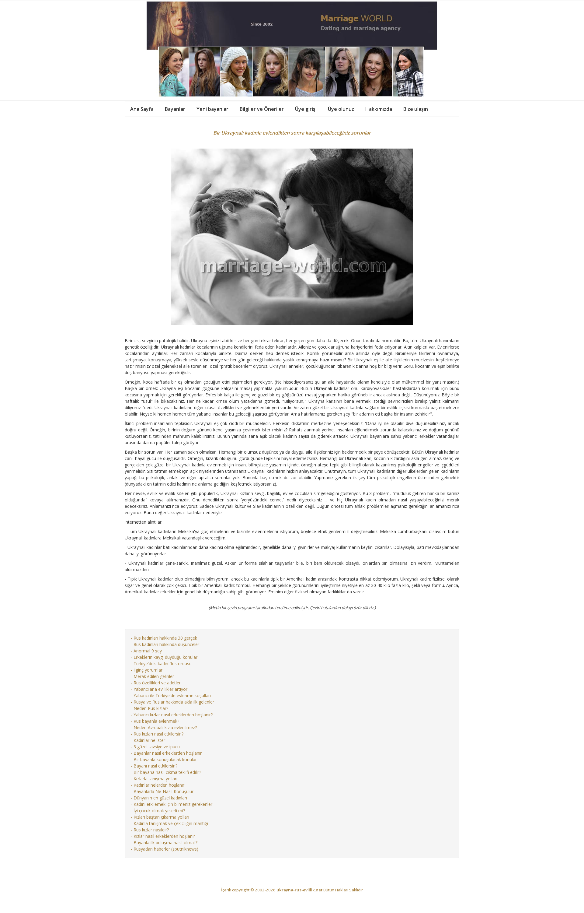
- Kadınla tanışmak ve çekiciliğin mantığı (169, 823)
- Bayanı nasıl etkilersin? (154, 766)
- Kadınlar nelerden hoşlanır (157, 785)
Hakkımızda (378, 109)
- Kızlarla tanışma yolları (154, 778)
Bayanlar (175, 109)
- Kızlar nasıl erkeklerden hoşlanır (163, 836)
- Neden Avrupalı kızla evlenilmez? (164, 727)
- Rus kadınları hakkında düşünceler (165, 644)
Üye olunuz (341, 109)
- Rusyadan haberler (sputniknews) (164, 849)
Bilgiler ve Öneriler (262, 109)
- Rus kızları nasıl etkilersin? (157, 734)
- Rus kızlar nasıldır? (150, 830)
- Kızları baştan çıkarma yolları (160, 817)
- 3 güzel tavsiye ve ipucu (155, 747)
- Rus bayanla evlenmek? (155, 721)
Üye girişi (306, 109)
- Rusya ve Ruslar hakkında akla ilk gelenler (172, 702)
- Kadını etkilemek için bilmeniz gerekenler (171, 804)
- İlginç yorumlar (146, 670)
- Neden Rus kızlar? (149, 708)
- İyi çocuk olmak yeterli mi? (158, 810)
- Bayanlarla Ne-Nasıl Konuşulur (162, 791)
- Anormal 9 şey (146, 651)
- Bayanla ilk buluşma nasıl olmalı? (164, 842)
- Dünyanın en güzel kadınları (159, 798)
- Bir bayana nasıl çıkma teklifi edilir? (166, 772)
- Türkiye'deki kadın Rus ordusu (161, 663)
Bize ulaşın (415, 109)
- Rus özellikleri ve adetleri (156, 683)
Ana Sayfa (142, 109)
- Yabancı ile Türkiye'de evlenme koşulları (171, 695)
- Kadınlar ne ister (148, 740)
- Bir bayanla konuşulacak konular (164, 759)
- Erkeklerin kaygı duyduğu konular (164, 657)
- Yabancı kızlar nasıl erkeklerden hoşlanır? (172, 715)
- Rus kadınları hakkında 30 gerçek (164, 638)
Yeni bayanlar (212, 109)
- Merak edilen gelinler (152, 676)
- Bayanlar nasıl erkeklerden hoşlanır (166, 753)
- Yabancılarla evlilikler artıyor (159, 689)
